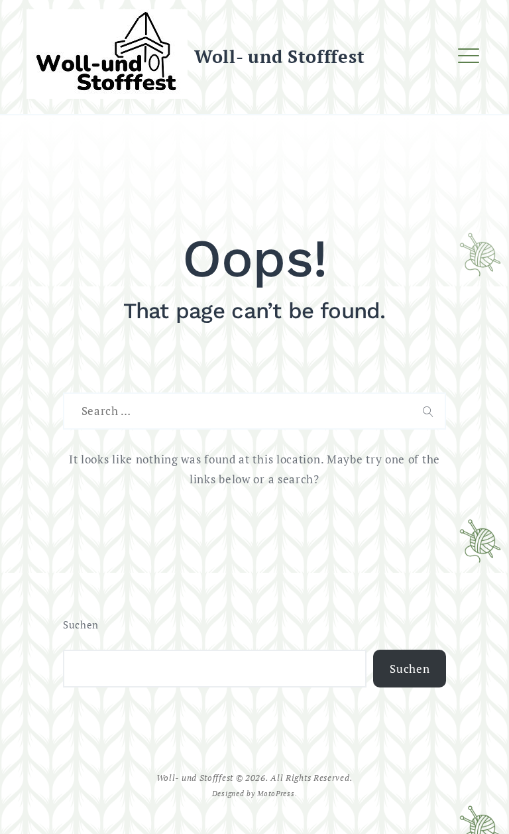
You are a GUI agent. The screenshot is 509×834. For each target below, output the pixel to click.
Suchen (81, 625)
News (172, 111)
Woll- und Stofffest (279, 56)
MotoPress (275, 793)
